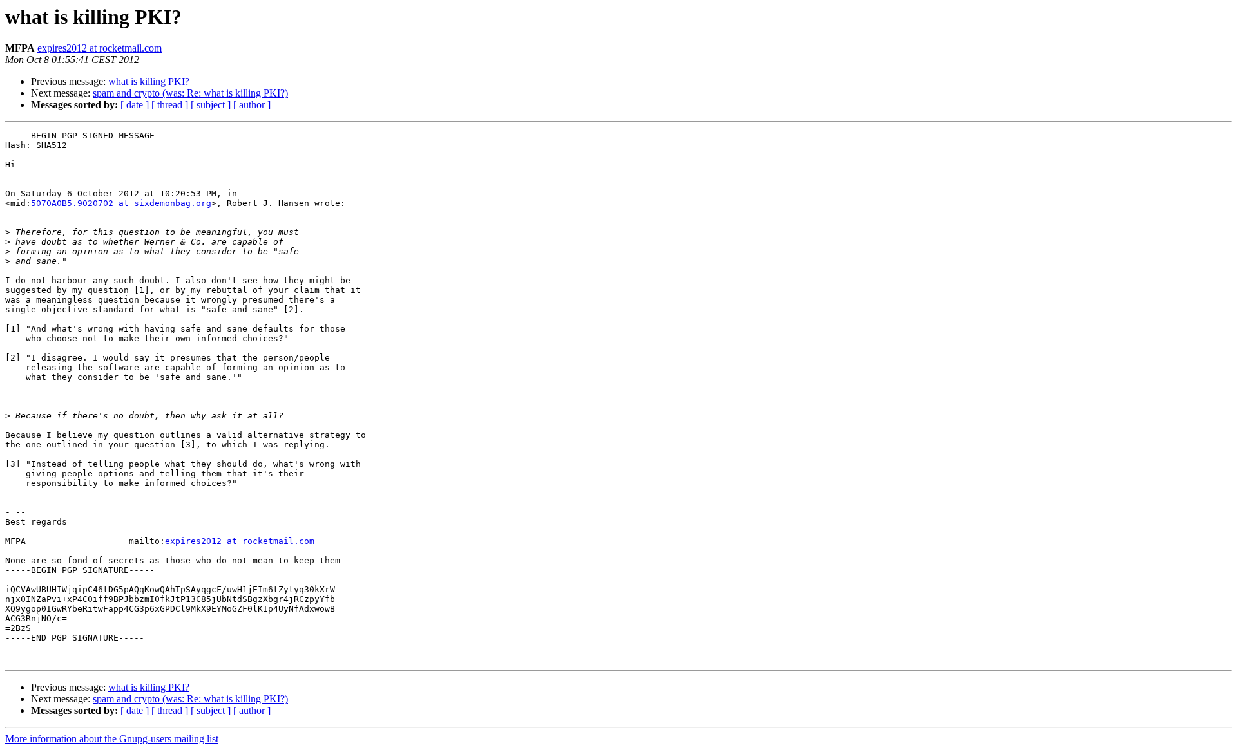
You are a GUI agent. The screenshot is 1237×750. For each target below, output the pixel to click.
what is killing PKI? (148, 81)
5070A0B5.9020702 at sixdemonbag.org (121, 203)
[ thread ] (169, 104)
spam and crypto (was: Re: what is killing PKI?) (190, 93)
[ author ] (252, 104)
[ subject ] (211, 104)
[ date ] (134, 104)
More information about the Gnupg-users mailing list (111, 738)
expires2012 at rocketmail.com (99, 47)
